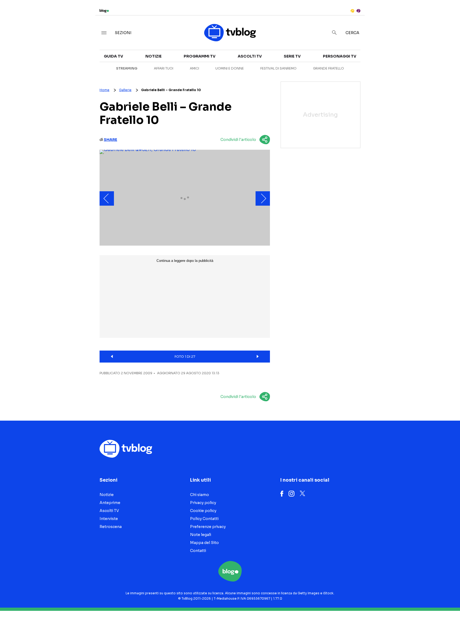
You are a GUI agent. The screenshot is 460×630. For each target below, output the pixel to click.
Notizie (153, 56)
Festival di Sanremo (278, 68)
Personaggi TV (339, 56)
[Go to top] (397, 612)
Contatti (198, 550)
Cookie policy (203, 510)
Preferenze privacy (208, 526)
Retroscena (111, 526)
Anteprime (110, 502)
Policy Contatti (204, 518)
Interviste (398, 52)
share (110, 139)
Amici (194, 68)
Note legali (200, 534)
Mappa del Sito (204, 542)
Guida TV (113, 56)
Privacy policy (203, 502)
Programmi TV (199, 56)
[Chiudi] (447, 15)
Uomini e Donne (229, 68)
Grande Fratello (328, 68)
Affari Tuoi (163, 68)
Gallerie (125, 90)
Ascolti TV (250, 56)
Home (104, 90)
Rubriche (397, 61)
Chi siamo (199, 494)
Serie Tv (292, 56)
